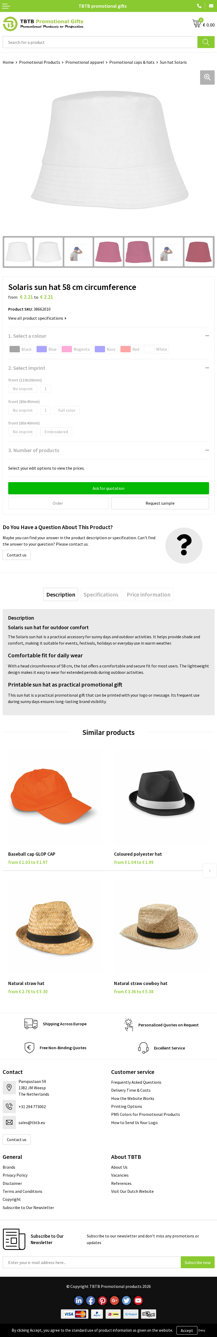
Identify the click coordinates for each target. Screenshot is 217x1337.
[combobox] (100, 42)
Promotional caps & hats (132, 62)
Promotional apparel (84, 62)
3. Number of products (33, 450)
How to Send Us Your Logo (134, 1122)
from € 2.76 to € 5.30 (28, 992)
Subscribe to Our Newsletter (28, 1207)
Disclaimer (12, 1183)
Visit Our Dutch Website (132, 1191)
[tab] (60, 594)
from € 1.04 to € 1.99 (133, 862)
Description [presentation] (60, 594)
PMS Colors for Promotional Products (145, 1114)
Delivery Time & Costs (131, 1090)
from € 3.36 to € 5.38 (133, 992)
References (121, 1183)
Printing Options (126, 1106)
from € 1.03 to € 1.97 (28, 862)
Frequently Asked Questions (136, 1082)
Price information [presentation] (148, 594)
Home (8, 62)
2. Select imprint (26, 368)
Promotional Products (39, 62)
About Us (119, 1167)
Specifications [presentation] (101, 594)
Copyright (12, 1199)
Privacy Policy (15, 1175)
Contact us (16, 555)
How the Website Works (132, 1098)
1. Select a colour (27, 335)
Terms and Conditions (22, 1191)
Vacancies (120, 1175)
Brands (9, 1167)
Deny (201, 1330)
